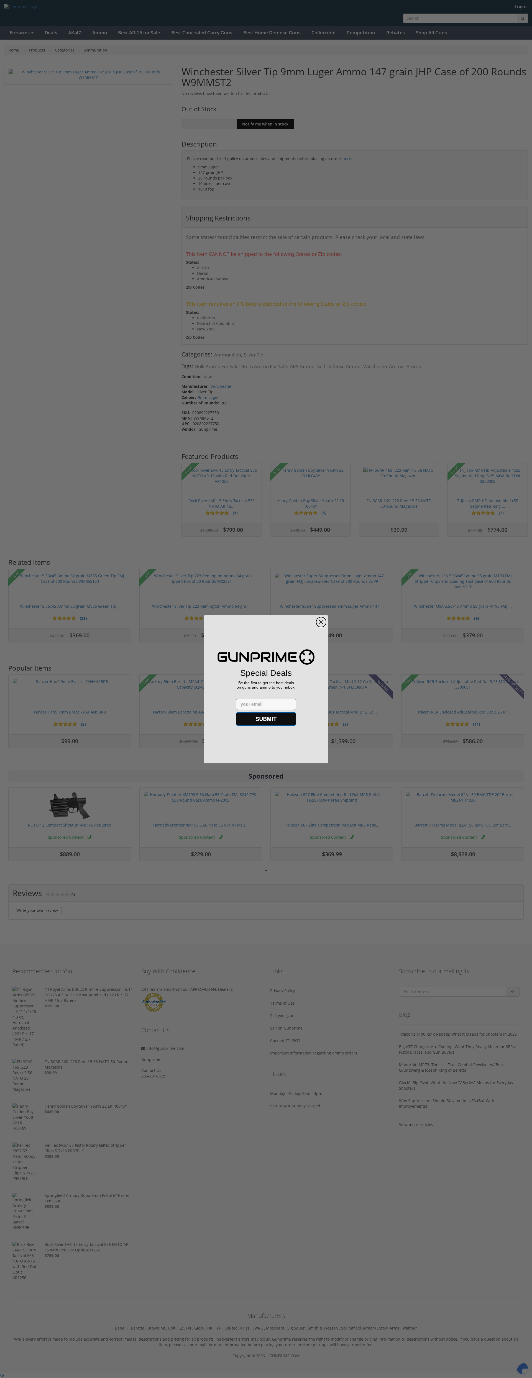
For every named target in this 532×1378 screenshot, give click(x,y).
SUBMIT (266, 719)
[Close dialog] (321, 622)
